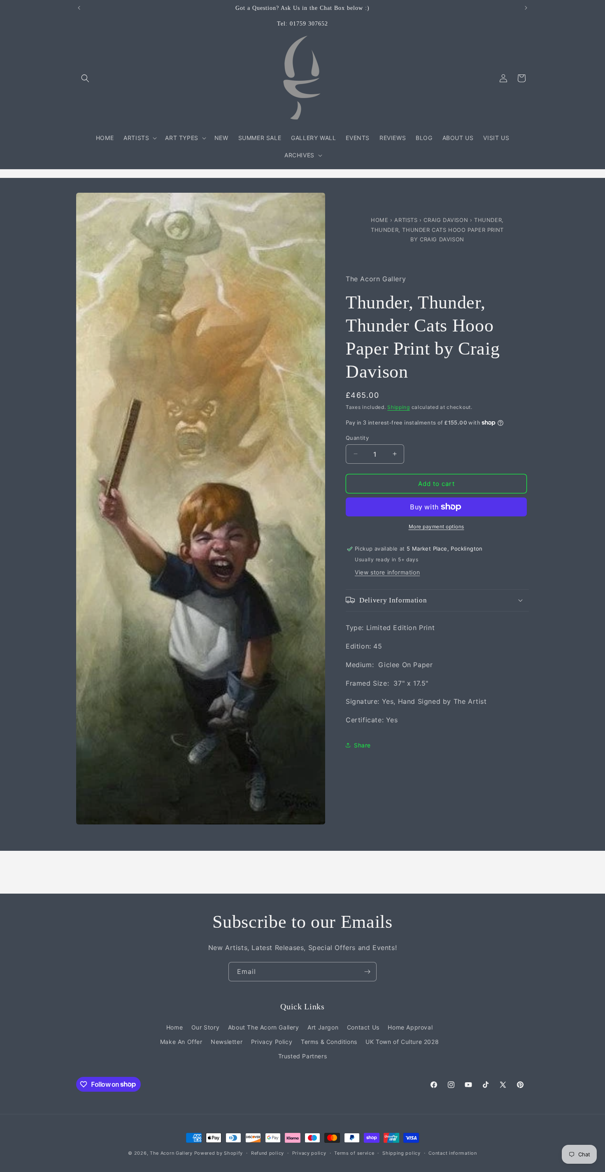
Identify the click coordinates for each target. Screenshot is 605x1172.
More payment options (436, 526)
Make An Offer (181, 1041)
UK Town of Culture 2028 (402, 1041)
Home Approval (410, 1027)
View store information (387, 571)
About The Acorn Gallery (263, 1027)
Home (380, 220)
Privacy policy (309, 1153)
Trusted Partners (302, 1056)
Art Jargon (322, 1027)
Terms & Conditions (329, 1041)
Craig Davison (447, 220)
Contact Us (363, 1027)
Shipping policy (401, 1153)
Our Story (205, 1027)
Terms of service (354, 1153)
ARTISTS (405, 220)
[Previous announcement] (79, 8)
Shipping (398, 407)
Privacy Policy (271, 1041)
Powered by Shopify (218, 1153)
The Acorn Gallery (171, 1153)
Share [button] (362, 745)
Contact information (452, 1153)
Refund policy (267, 1153)
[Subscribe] (367, 971)
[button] (85, 78)
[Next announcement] (526, 8)
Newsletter (226, 1041)
